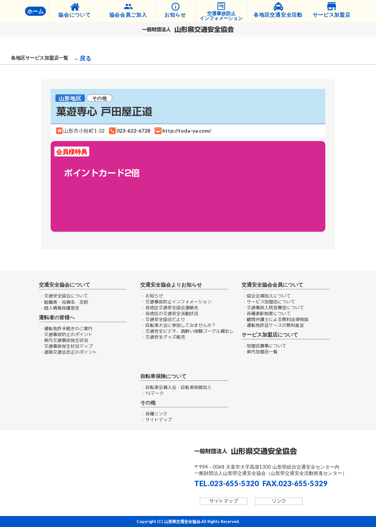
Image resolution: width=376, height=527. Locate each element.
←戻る (82, 58)
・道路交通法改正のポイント (68, 352)
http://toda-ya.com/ (186, 130)
